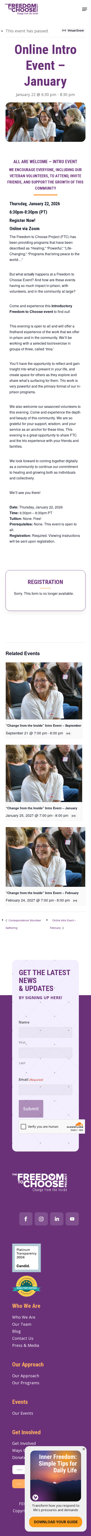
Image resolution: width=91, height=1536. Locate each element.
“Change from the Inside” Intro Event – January (41, 808)
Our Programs (25, 1382)
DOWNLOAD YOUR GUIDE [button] (56, 1521)
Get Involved (24, 1443)
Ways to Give (24, 1450)
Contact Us (22, 1338)
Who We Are (23, 1317)
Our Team (21, 1324)
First (22, 1042)
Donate (19, 1457)
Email (31, 1079)
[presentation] (44, 691)
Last (22, 1063)
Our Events (22, 1413)
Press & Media (25, 1345)
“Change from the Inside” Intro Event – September (43, 725)
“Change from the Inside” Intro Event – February (42, 893)
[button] (84, 9)
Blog (16, 1331)
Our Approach (25, 1375)
